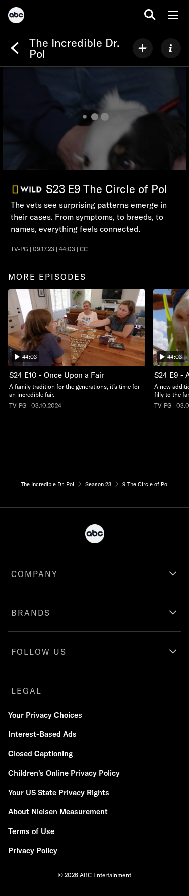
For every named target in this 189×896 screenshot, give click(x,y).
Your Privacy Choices (45, 715)
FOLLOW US (39, 651)
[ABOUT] (171, 48)
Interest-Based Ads (42, 734)
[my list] (143, 48)
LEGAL (26, 690)
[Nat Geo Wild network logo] (27, 189)
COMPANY (34, 574)
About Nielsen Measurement (58, 811)
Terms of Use (31, 831)
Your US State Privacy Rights (58, 792)
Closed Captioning (40, 753)
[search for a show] (150, 15)
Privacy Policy (32, 850)
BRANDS (30, 612)
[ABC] (16, 16)
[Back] (14, 48)
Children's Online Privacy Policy (64, 773)
